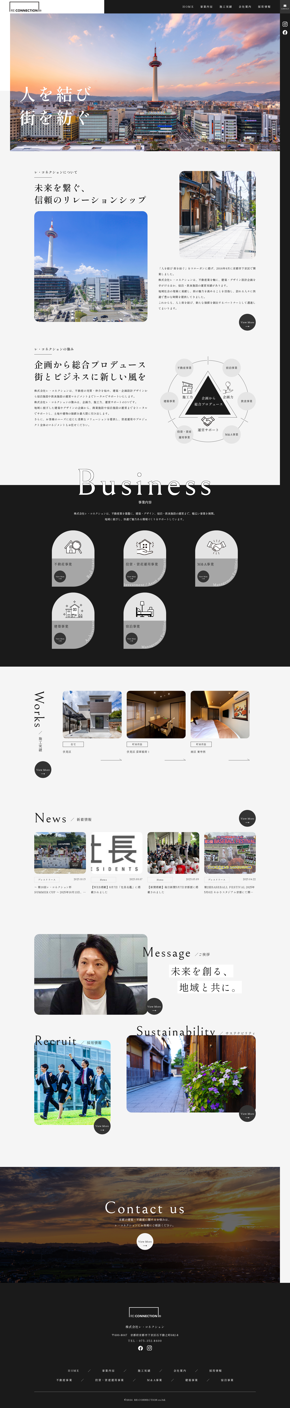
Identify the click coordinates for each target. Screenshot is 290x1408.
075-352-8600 (150, 1341)
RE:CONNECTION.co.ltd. (150, 1399)
